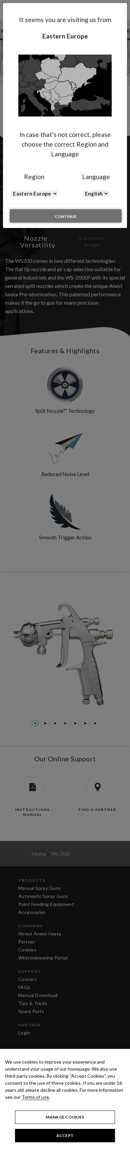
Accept (65, 1135)
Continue (66, 216)
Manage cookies (65, 1117)
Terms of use (35, 1097)
